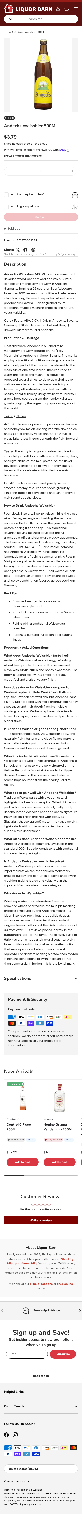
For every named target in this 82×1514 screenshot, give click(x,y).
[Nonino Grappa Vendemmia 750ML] (60, 1098)
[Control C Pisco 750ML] (23, 1098)
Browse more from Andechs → (24, 155)
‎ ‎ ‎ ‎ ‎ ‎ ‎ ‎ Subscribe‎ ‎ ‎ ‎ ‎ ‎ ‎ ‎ (63, 1354)
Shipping (9, 143)
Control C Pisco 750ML (19, 1126)
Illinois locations (41, 1284)
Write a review (41, 1220)
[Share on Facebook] (25, 250)
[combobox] (41, 19)
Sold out (41, 217)
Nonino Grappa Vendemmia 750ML (58, 1126)
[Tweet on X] (17, 250)
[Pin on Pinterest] (33, 250)
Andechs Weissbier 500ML (29, 32)
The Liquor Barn (22, 1481)
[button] (66, 8)
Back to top (41, 1376)
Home (7, 32)
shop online (65, 1284)
